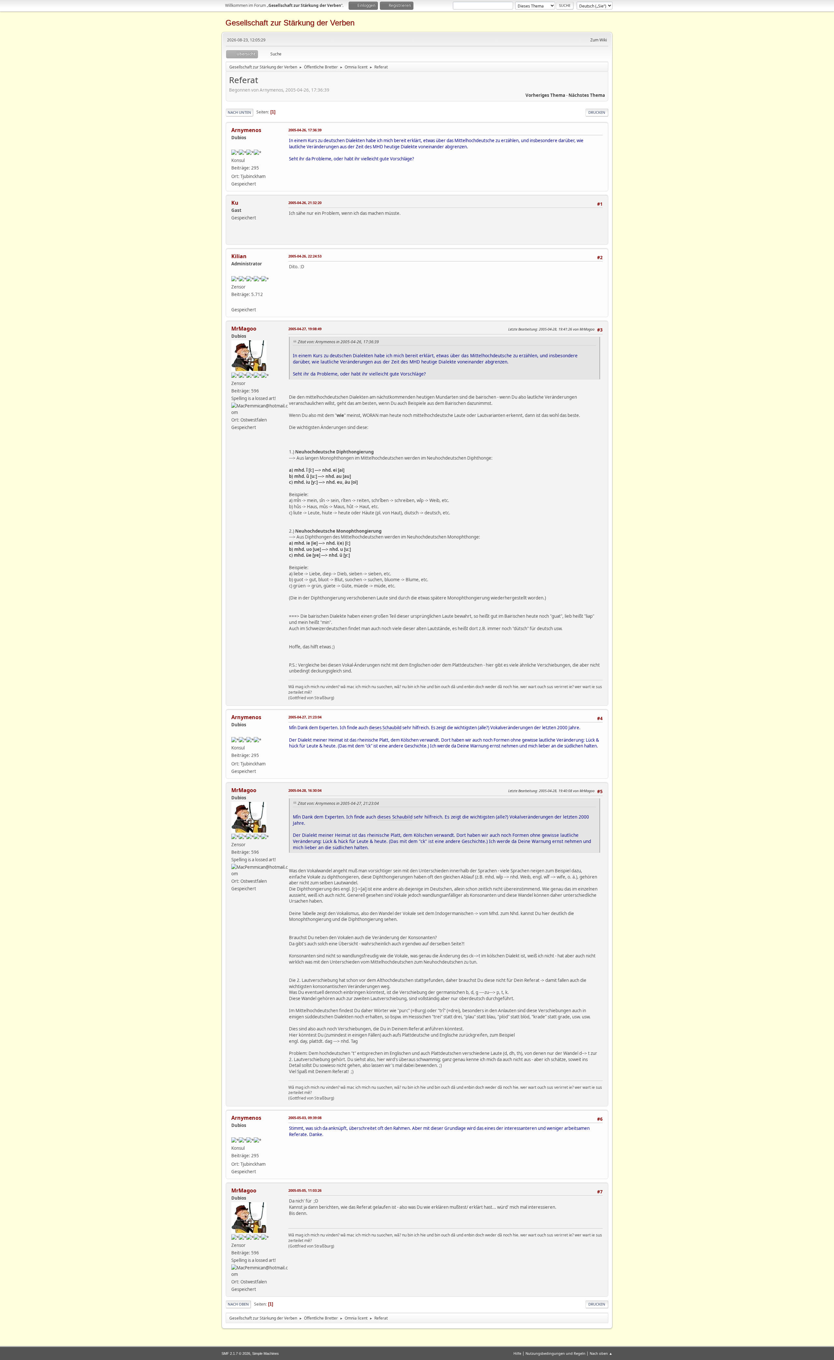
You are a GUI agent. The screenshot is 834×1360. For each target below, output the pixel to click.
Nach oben (238, 1304)
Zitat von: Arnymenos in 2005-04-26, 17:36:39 (338, 342)
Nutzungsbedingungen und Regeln (555, 1353)
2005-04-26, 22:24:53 (305, 256)
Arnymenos (246, 130)
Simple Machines (265, 1353)
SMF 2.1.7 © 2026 (236, 1353)
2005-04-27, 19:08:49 (305, 328)
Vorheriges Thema (545, 95)
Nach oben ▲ (601, 1353)
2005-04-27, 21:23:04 (305, 717)
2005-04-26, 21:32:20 (305, 202)
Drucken (596, 112)
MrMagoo (243, 328)
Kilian (239, 256)
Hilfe (517, 1353)
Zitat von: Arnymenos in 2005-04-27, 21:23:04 (338, 803)
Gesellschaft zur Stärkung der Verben (289, 22)
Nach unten (239, 112)
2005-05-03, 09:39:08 (305, 1117)
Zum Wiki (598, 40)
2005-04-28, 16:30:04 (305, 790)
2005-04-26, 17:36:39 (305, 129)
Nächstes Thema (586, 95)
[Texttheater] (234, 302)
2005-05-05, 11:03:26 (305, 1190)
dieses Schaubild (385, 728)
